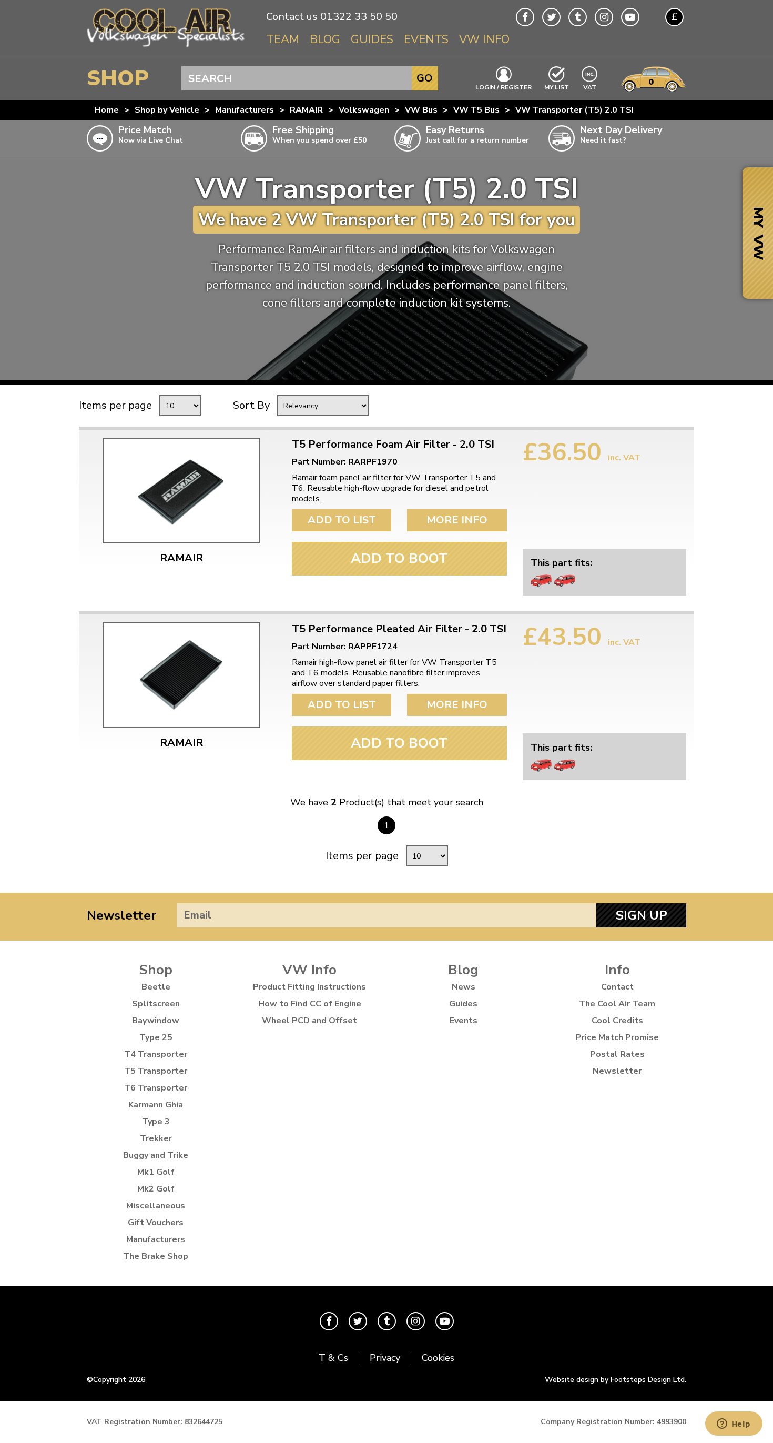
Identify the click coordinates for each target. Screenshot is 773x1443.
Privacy (385, 1357)
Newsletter (121, 915)
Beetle (155, 987)
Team (282, 39)
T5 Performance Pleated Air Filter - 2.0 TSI (399, 629)
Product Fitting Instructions (309, 987)
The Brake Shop (155, 1256)
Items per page (115, 405)
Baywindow (155, 1020)
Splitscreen (156, 1004)
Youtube (630, 17)
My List (556, 86)
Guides (372, 39)
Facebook (525, 17)
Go (424, 78)
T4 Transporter (155, 1054)
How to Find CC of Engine (309, 1004)
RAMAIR (306, 110)
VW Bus (421, 110)
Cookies (438, 1357)
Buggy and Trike (155, 1155)
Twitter (551, 17)
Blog (325, 39)
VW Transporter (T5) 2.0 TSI (574, 110)
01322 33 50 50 (359, 16)
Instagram (604, 17)
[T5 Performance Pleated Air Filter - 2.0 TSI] (181, 675)
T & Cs (333, 1357)
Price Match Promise (617, 1037)
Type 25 (155, 1037)
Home (107, 110)
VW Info (484, 39)
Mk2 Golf (156, 1189)
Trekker (156, 1138)
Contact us (292, 16)
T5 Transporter (155, 1071)
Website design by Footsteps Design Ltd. (615, 1380)
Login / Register (503, 86)
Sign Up (641, 915)
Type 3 (156, 1121)
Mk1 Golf (156, 1172)
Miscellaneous (155, 1206)
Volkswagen (364, 110)
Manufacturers (244, 110)
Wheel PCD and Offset (309, 1020)
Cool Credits (617, 1020)
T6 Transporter (155, 1088)
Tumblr (577, 17)
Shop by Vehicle (167, 110)
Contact (617, 987)
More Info (456, 520)
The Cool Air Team (617, 1004)
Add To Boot (399, 558)
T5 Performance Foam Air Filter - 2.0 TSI (393, 444)
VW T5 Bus (476, 110)
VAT (590, 86)
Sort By (251, 405)
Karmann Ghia (155, 1105)
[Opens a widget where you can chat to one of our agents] (733, 1424)
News (463, 987)
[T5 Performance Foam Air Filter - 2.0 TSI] (181, 490)
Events (426, 39)
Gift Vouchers (156, 1222)
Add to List (342, 520)
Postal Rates (617, 1054)
